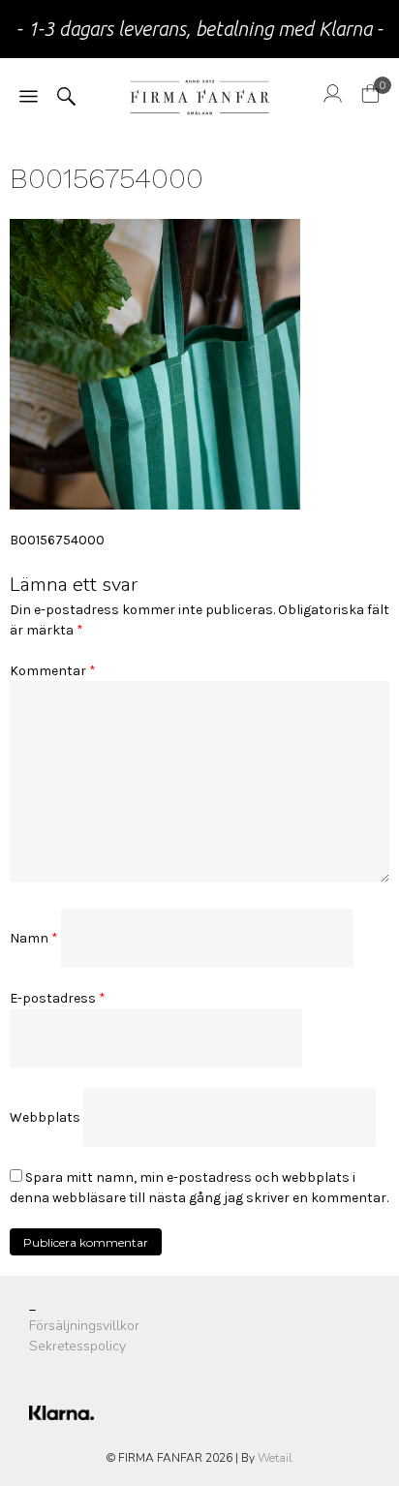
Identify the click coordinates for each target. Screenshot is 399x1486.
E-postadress (58, 998)
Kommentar (53, 671)
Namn (34, 938)
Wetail (275, 1458)
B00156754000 (57, 540)
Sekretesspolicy (77, 1346)
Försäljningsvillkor (84, 1325)
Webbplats (45, 1117)
